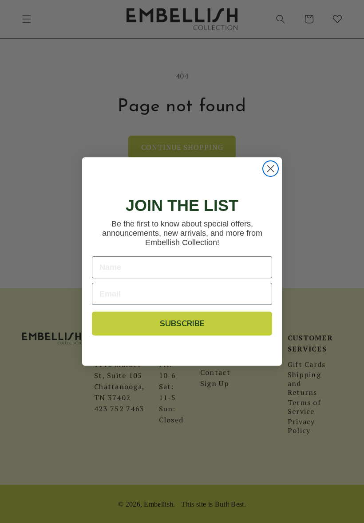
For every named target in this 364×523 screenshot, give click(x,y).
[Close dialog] (270, 168)
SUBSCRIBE (182, 323)
